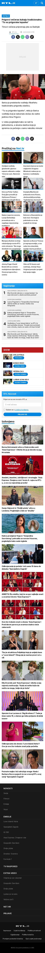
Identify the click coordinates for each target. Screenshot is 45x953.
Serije (5, 793)
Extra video (10, 873)
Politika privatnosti (34, 930)
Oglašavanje (14, 935)
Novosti (8, 788)
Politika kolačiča (28, 935)
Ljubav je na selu (10, 894)
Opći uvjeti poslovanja (34, 939)
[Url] (32, 37)
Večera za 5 (8, 899)
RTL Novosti (9, 394)
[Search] (42, 3)
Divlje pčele (8, 848)
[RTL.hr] (8, 3)
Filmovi (6, 799)
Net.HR (7, 907)
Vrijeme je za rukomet (12, 878)
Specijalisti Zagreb (10, 827)
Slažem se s (17, 410)
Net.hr (20, 148)
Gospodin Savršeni (11, 843)
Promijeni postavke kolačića (13, 939)
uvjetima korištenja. (22, 410)
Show (6, 350)
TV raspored (10, 866)
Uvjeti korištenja (19, 930)
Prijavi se (22, 414)
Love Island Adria (10, 821)
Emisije (6, 804)
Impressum (7, 930)
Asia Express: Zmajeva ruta (14, 837)
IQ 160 (6, 832)
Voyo (5, 809)
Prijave (7, 913)
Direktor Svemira (10, 854)
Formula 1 (7, 859)
